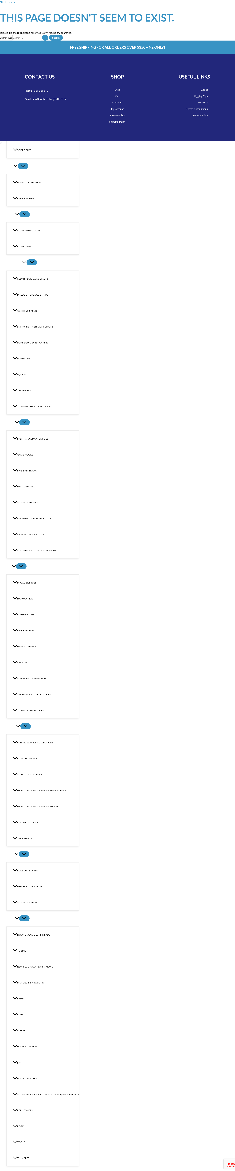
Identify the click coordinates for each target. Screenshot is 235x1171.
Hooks (10, 422)
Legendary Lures (15, 28)
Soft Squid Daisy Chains (32, 342)
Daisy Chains (14, 262)
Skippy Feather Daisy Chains (35, 326)
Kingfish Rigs (25, 614)
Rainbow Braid (26, 198)
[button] (16, 166)
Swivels (11, 726)
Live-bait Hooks (27, 470)
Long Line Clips (27, 1078)
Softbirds (23, 358)
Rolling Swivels (27, 822)
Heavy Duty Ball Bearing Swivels (38, 806)
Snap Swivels (25, 838)
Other (10, 918)
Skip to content (8, 2)
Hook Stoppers (27, 1046)
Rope (20, 1126)
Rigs (9, 566)
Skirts (10, 854)
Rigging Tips (13, 36)
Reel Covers (25, 1110)
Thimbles (23, 1158)
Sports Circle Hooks (30, 534)
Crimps (10, 214)
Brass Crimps (25, 246)
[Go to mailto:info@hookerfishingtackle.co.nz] (53, 98)
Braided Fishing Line (30, 982)
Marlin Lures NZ (27, 646)
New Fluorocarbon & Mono (35, 966)
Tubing (21, 950)
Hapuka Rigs (25, 598)
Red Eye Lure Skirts (29, 886)
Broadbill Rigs (26, 582)
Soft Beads (24, 150)
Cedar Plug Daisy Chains (32, 278)
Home (9, 12)
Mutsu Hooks (26, 486)
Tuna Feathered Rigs (30, 710)
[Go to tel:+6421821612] (53, 90)
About (9, 20)
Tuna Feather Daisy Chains (34, 406)
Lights (21, 998)
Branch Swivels (27, 758)
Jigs (19, 1062)
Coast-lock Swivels (29, 774)
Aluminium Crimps (28, 230)
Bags (20, 1014)
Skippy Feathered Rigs (31, 678)
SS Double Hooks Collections (36, 550)
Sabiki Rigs (24, 662)
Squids (21, 374)
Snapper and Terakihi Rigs (34, 694)
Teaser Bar (24, 390)
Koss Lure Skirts (28, 870)
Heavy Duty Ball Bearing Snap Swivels (41, 790)
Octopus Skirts (27, 310)
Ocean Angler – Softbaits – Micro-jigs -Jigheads (48, 1094)
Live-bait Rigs (26, 630)
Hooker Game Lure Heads (33, 934)
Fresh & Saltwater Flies (32, 438)
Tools (21, 1142)
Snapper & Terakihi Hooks (34, 518)
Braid (10, 166)
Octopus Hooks (27, 502)
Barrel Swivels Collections (35, 742)
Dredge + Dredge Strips (32, 294)
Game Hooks (25, 454)
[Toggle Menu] (23, 166)
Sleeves (22, 1030)
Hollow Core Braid (30, 182)
